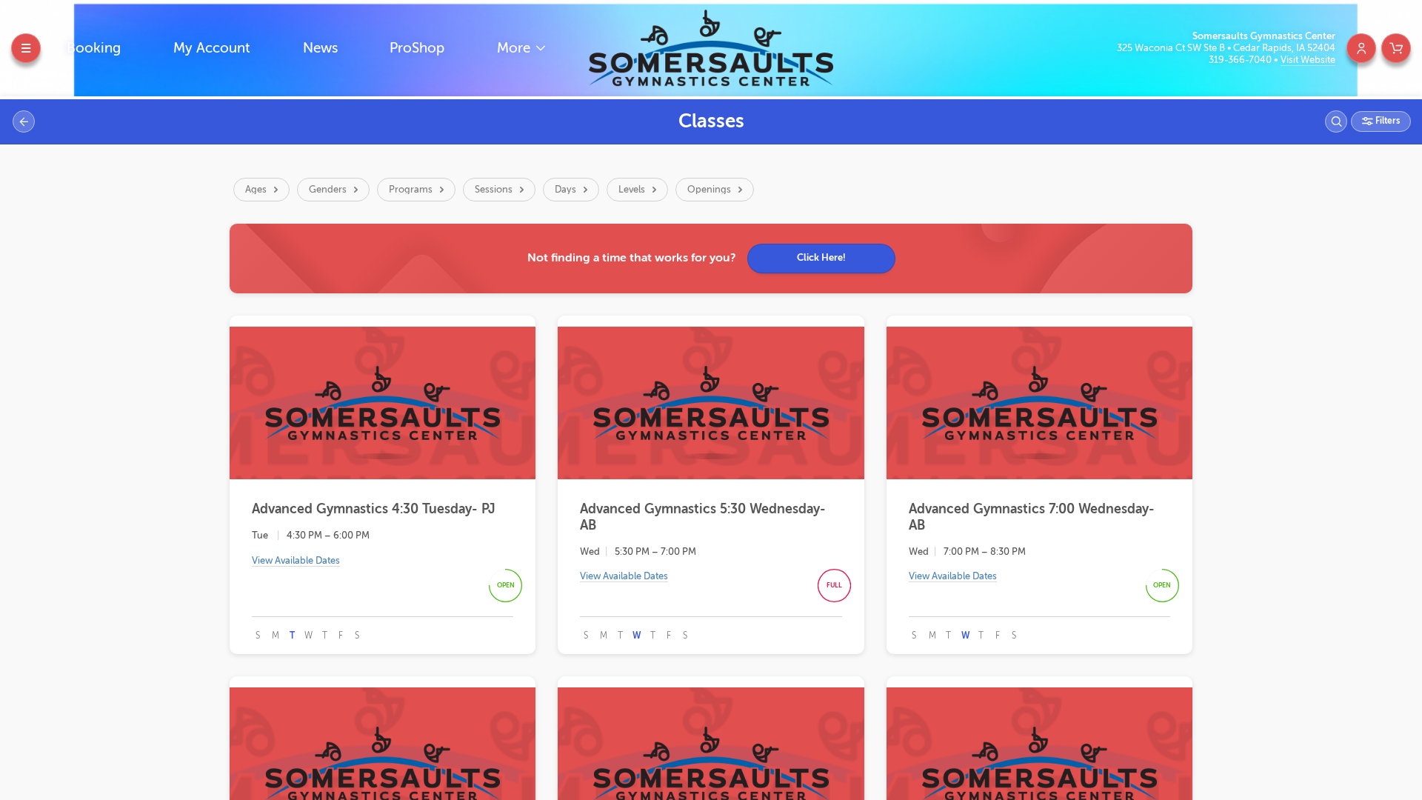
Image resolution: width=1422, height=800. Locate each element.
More (515, 48)
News (320, 48)
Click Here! (821, 257)
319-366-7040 (1241, 59)
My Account (211, 48)
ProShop (417, 48)
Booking (94, 48)
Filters (1386, 121)
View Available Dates (296, 560)
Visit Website (1308, 59)
